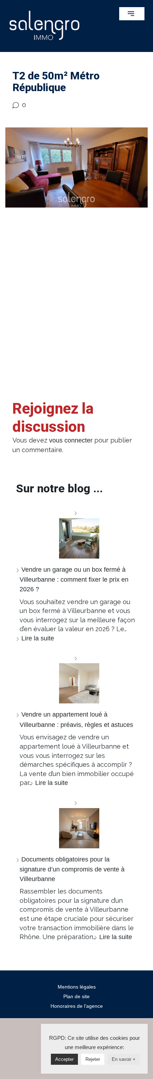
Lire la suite (37, 638)
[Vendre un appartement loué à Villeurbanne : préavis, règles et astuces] (76, 679)
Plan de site (76, 996)
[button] (131, 13)
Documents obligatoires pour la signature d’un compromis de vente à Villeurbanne (72, 869)
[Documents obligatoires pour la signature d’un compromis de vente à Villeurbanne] (76, 823)
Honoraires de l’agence (77, 1006)
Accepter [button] (64, 1059)
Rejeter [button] (92, 1059)
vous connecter (71, 440)
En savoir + (124, 1059)
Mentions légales (77, 987)
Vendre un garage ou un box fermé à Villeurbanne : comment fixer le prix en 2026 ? (74, 579)
